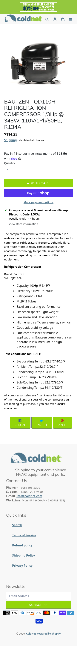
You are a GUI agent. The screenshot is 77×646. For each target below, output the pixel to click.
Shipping (10, 140)
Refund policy (22, 545)
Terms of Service (24, 535)
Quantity (9, 163)
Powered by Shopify (49, 633)
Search (17, 525)
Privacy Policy (22, 565)
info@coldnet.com (29, 496)
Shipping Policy (23, 555)
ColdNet (31, 633)
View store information (23, 224)
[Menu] (71, 19)
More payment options (38, 202)
